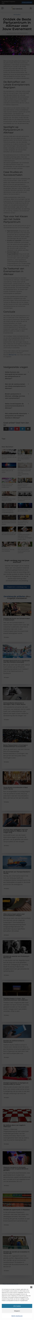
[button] (31, 1287)
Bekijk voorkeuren (17, 1316)
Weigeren (17, 1311)
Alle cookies (17, 1306)
